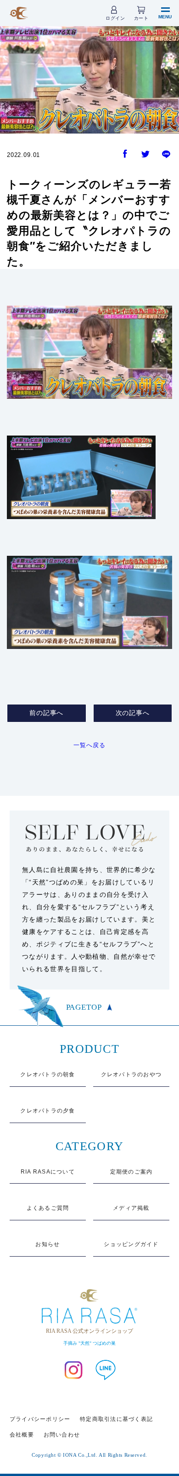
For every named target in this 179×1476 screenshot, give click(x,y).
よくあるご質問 (48, 1208)
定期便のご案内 (131, 1171)
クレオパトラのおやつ (131, 1074)
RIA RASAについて (48, 1171)
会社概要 (22, 1434)
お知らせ (47, 1244)
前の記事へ (46, 712)
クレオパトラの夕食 (47, 1110)
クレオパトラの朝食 (47, 1074)
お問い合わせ (62, 1434)
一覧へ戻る (89, 745)
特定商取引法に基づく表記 (116, 1419)
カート (141, 18)
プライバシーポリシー (40, 1419)
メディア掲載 (131, 1208)
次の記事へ (133, 712)
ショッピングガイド (131, 1244)
